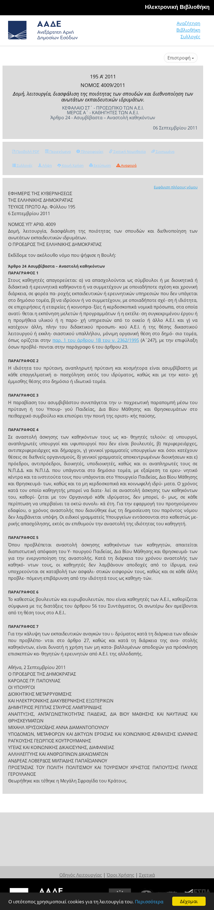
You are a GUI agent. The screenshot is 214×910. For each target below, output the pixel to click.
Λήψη (47, 165)
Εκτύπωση (102, 165)
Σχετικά (147, 875)
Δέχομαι (189, 901)
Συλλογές (190, 37)
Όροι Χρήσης (120, 875)
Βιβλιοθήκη (188, 30)
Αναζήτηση (188, 23)
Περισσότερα (149, 901)
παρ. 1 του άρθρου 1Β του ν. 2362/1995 (95, 340)
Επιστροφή (179, 58)
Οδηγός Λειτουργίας (80, 875)
